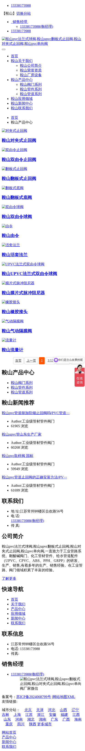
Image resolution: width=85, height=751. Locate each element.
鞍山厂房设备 (31, 75)
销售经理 (19, 22)
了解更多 (9, 578)
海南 (78, 719)
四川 (20, 724)
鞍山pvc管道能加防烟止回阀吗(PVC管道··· (36, 413)
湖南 (42, 719)
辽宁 (75, 710)
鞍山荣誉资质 (31, 70)
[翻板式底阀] (13, 188)
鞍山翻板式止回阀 (19, 178)
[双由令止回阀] (14, 150)
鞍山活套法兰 (15, 254)
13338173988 (21, 5)
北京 (28, 710)
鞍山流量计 (12, 349)
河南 (19, 719)
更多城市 (44, 724)
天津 (40, 710)
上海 (17, 715)
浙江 (40, 715)
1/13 (50, 360)
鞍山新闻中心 (22, 103)
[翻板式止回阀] (14, 169)
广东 (54, 719)
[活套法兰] (11, 245)
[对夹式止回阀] (14, 131)
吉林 (5, 715)
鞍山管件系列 (31, 89)
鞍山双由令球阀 (17, 216)
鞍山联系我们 (22, 108)
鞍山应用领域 (22, 99)
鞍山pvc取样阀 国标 (17, 456)
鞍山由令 (10, 235)
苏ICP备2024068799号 (33, 697)
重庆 (9, 724)
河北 (51, 710)
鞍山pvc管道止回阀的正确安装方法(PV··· (34, 477)
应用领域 (18, 613)
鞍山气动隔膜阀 (17, 330)
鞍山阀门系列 (31, 84)
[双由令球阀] (13, 207)
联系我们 (18, 623)
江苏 (29, 715)
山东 (7, 719)
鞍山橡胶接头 (15, 311)
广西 (66, 719)
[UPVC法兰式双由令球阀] (23, 264)
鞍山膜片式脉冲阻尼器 (23, 292)
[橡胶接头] (11, 302)
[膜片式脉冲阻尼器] (18, 283)
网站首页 (9, 732)
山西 (63, 710)
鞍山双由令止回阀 (19, 159)
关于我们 (18, 604)
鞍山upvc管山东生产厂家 (21, 434)
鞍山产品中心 (22, 80)
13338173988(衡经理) (36, 26)
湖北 (30, 719)
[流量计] (9, 340)
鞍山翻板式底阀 (17, 197)
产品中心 (18, 609)
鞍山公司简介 (31, 65)
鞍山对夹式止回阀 (19, 140)
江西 (76, 715)
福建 (64, 715)
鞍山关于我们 (22, 61)
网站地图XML (64, 697)
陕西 (32, 724)
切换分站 (23, 13)
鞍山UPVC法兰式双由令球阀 (29, 273)
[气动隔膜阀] (13, 321)
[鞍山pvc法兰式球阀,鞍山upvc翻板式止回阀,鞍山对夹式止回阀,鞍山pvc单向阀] (42, 44)
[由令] (7, 226)
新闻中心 (18, 618)
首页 (14, 56)
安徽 (52, 715)
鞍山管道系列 (31, 94)
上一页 (31, 360)
